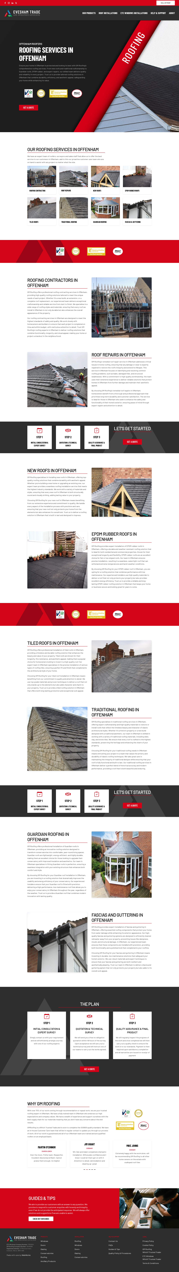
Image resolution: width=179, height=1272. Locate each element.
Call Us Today (166, 3)
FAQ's (111, 1245)
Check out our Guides (41, 1219)
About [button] (172, 13)
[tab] (84, 1169)
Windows (44, 1241)
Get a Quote (132, 441)
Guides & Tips (114, 1249)
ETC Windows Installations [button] (134, 13)
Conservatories (47, 1253)
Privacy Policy (148, 1241)
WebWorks (26, 1255)
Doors (43, 1245)
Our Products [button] (89, 13)
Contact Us (113, 1241)
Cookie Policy (148, 1245)
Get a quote (28, 107)
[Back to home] (22, 13)
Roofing (44, 1257)
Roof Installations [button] (108, 13)
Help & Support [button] (158, 13)
